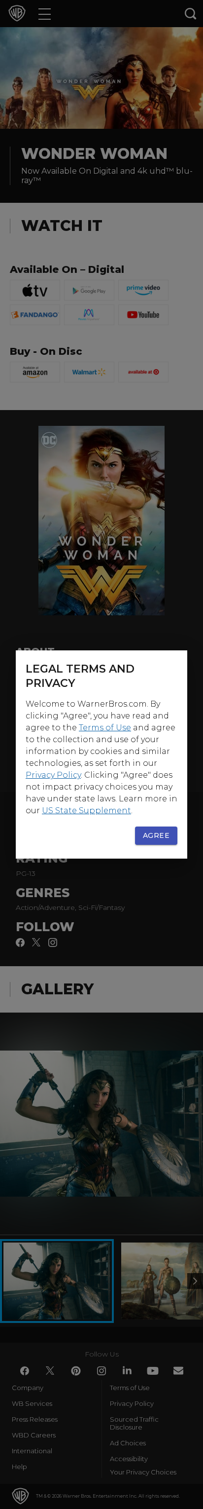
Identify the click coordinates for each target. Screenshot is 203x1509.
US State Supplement (86, 810)
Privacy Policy (53, 775)
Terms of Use (105, 727)
